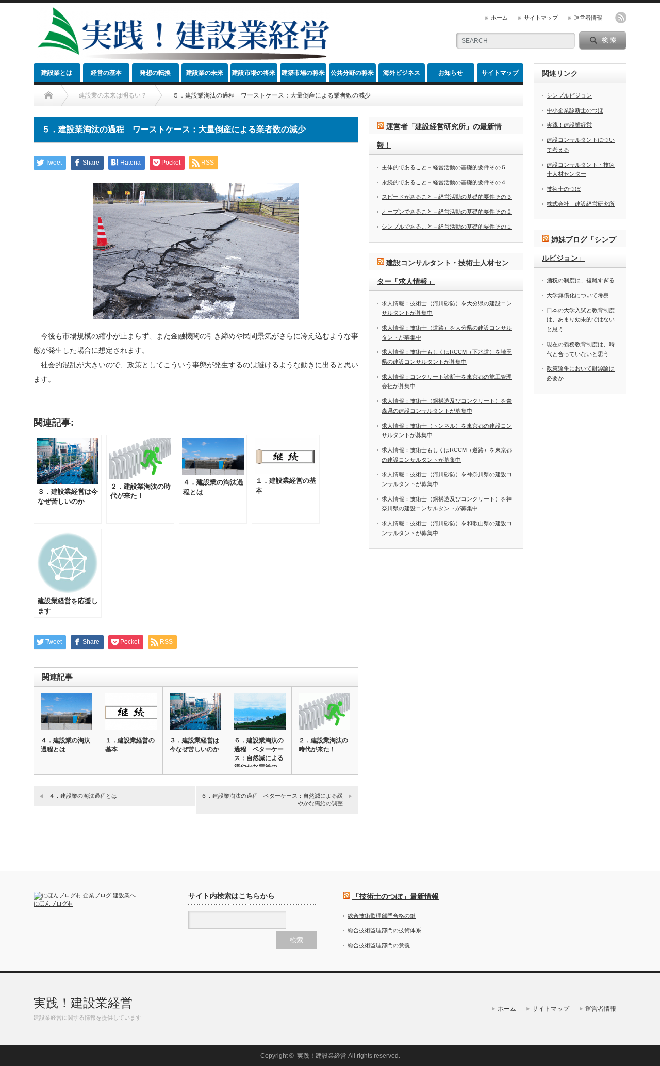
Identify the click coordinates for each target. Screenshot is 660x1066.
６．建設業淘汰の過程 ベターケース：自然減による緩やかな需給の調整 (272, 799)
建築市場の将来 (303, 72)
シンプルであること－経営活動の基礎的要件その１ (447, 226)
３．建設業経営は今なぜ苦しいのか (194, 745)
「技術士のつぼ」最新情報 (395, 896)
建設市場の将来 (253, 72)
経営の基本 (106, 72)
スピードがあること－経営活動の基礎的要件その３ (447, 196)
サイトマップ (541, 17)
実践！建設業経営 (569, 125)
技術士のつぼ (564, 189)
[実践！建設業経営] (184, 60)
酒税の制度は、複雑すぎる (581, 280)
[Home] (48, 95)
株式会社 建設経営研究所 (581, 204)
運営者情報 (588, 17)
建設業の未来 (204, 72)
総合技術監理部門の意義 (379, 945)
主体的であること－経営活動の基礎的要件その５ (444, 167)
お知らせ (450, 72)
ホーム (499, 17)
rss (620, 17)
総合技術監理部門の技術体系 (384, 930)
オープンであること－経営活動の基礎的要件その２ (447, 211)
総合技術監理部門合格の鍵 (382, 916)
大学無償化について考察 (578, 295)
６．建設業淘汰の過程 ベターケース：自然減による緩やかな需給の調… (259, 758)
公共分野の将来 (352, 72)
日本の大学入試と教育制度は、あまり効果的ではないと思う (581, 319)
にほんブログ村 (53, 903)
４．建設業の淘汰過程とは (65, 745)
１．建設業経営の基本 (130, 745)
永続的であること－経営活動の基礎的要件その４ (444, 182)
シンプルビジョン (569, 95)
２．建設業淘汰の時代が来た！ (323, 745)
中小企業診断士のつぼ (575, 110)
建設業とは (56, 72)
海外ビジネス (401, 72)
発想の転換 (155, 72)
